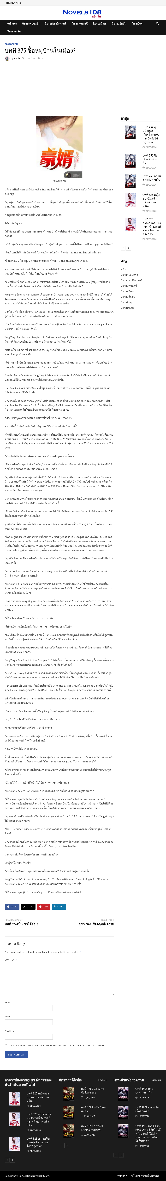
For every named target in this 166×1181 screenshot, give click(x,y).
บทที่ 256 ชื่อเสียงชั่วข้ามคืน (150, 159)
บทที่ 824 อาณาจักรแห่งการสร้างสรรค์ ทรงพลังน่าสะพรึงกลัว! (151, 227)
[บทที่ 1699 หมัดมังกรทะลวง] (68, 1107)
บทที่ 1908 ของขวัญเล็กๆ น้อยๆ (147, 1109)
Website (9, 1030)
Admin (17, 58)
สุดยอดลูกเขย (11, 43)
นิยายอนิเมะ (100, 23)
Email (9, 1016)
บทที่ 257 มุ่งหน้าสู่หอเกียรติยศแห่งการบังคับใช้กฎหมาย (151, 135)
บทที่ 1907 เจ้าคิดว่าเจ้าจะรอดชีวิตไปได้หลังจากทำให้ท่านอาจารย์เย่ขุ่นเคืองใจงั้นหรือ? (148, 1133)
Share (14, 906)
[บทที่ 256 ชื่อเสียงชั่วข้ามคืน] (130, 155)
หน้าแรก (12, 23)
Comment (11, 959)
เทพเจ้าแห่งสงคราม (128, 1080)
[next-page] (128, 248)
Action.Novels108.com (36, 1175)
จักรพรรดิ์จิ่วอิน (70, 1080)
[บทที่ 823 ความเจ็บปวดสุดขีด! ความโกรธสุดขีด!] (14, 1138)
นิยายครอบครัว (31, 23)
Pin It (45, 906)
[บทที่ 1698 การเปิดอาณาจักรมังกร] (68, 1126)
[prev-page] (123, 248)
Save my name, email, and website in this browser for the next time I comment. (57, 1045)
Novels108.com (14, 2)
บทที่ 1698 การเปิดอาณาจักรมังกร (92, 1127)
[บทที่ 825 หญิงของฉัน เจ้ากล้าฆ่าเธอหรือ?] (130, 195)
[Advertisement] (83, 88)
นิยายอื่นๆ (136, 23)
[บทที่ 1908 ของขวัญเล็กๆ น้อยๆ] (123, 1107)
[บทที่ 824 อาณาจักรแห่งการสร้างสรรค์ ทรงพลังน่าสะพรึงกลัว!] (130, 219)
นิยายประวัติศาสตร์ (55, 23)
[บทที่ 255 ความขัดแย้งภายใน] (130, 176)
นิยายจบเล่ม (14, 31)
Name (8, 1002)
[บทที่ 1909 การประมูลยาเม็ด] (123, 1089)
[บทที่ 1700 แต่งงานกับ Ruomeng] (68, 1089)
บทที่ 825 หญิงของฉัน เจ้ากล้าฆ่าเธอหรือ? (151, 200)
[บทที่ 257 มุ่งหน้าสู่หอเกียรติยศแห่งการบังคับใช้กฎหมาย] (130, 127)
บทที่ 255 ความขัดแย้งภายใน (151, 178)
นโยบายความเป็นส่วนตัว (145, 1175)
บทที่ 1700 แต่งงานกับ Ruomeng (92, 1090)
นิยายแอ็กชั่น (119, 23)
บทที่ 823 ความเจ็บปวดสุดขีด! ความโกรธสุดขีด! (38, 1142)
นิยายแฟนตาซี (79, 23)
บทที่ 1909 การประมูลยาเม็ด (144, 1090)
